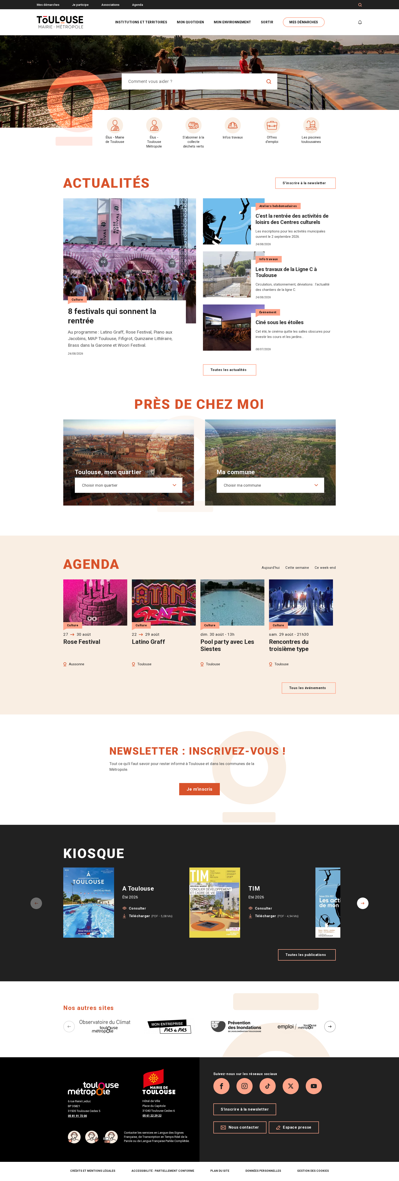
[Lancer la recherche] (269, 81)
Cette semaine (297, 568)
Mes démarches (48, 4)
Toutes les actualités (228, 370)
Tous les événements (307, 688)
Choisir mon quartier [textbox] (100, 485)
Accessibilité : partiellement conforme (162, 1170)
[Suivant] (330, 1026)
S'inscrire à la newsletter (304, 183)
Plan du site (219, 1170)
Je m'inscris (199, 789)
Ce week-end (325, 568)
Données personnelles (263, 1170)
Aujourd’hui (271, 568)
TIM (254, 888)
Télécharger (151, 916)
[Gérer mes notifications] (360, 22)
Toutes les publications (305, 955)
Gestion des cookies (313, 1170)
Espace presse (297, 1127)
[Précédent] (69, 1026)
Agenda (137, 4)
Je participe (80, 4)
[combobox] (191, 81)
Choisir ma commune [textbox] (242, 485)
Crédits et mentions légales (92, 1170)
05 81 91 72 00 (77, 1116)
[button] (363, 903)
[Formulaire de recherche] (360, 5)
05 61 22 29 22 (151, 1115)
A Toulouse (138, 888)
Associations (110, 4)
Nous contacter (244, 1127)
